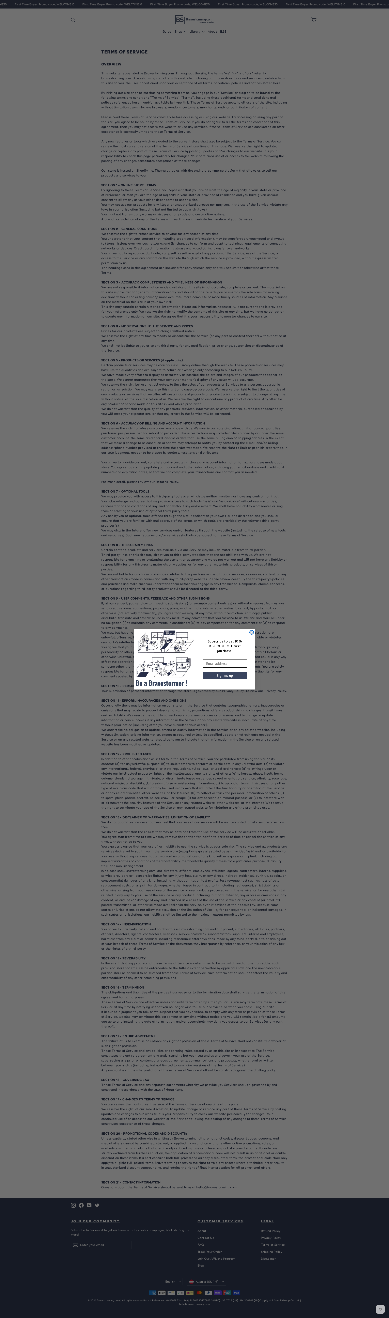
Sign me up (225, 675)
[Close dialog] (252, 632)
